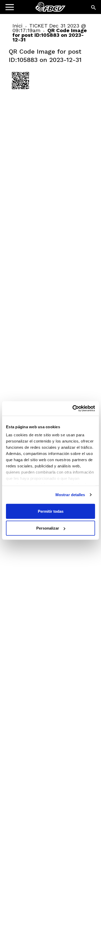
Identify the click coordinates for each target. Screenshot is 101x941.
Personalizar (47, 528)
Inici (17, 26)
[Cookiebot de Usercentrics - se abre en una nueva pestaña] (72, 408)
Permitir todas (50, 511)
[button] (93, 8)
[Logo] (36, 9)
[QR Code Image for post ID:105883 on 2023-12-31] (20, 91)
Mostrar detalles (70, 495)
